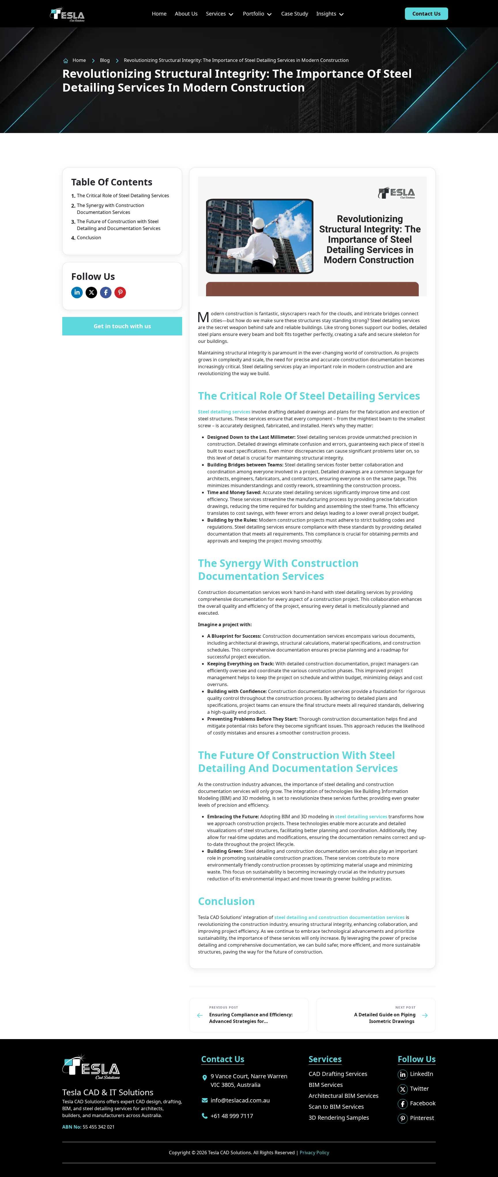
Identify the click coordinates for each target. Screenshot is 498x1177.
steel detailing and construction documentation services (339, 917)
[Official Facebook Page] (106, 292)
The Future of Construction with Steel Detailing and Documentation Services (119, 224)
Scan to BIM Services (336, 1106)
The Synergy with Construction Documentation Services (110, 208)
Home (159, 13)
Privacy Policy (314, 1152)
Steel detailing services (225, 412)
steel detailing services (361, 816)
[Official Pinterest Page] (120, 292)
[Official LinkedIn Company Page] (77, 292)
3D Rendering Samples (339, 1117)
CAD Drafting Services (338, 1074)
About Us (186, 13)
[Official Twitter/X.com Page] (91, 292)
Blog (105, 60)
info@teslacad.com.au (240, 1100)
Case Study (294, 13)
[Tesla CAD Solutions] (67, 14)
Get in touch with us (122, 326)
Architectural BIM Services (344, 1096)
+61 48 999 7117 (232, 1116)
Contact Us (426, 13)
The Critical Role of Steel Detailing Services (123, 195)
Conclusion (89, 237)
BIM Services (326, 1085)
